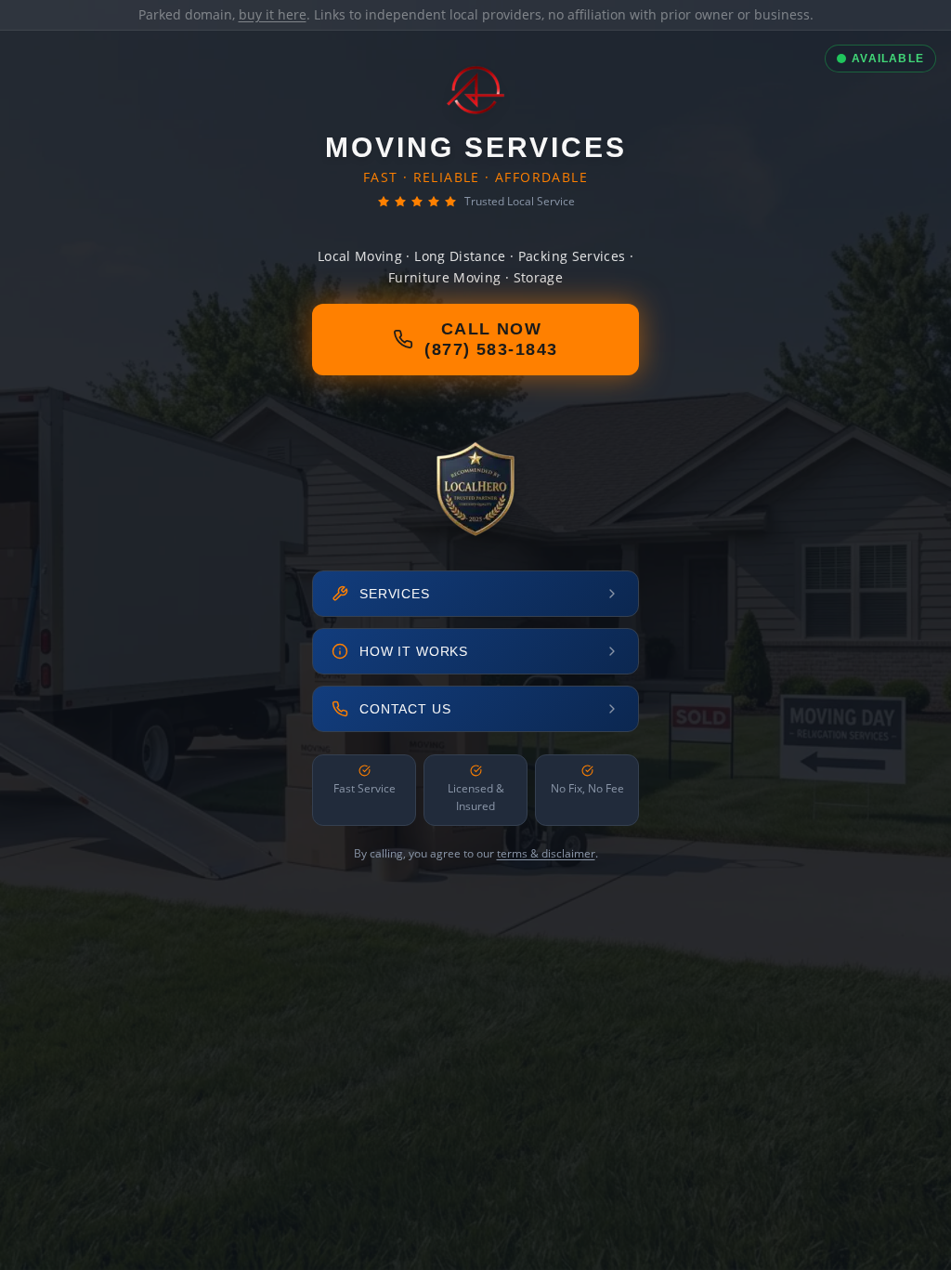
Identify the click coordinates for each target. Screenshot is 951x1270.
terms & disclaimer (546, 853)
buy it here (272, 14)
